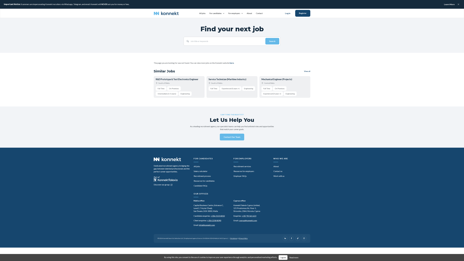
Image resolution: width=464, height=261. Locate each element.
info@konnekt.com (207, 225)
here (232, 63)
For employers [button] (234, 13)
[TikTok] (297, 238)
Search (272, 41)
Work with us (278, 176)
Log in (287, 13)
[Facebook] (291, 238)
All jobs (202, 13)
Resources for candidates (204, 181)
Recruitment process (202, 176)
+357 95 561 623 (249, 216)
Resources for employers (244, 171)
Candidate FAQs (200, 186)
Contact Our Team (232, 137)
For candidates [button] (215, 13)
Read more (293, 257)
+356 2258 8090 (214, 220)
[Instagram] (304, 238)
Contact (259, 13)
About (249, 13)
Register (303, 13)
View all (307, 71)
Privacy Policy (243, 238)
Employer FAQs (240, 176)
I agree (283, 257)
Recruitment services (242, 166)
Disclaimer (233, 238)
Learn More (449, 4)
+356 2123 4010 (218, 216)
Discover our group (162, 184)
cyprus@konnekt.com (248, 220)
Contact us (277, 171)
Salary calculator (200, 171)
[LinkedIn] (285, 238)
